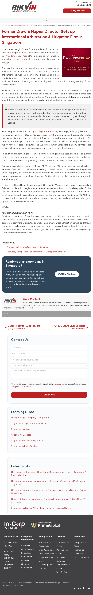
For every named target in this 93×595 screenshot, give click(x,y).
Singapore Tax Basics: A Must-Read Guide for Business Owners (41, 508)
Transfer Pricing (63, 572)
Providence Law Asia (16, 56)
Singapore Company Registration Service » (27, 247)
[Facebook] (4, 314)
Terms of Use (7, 585)
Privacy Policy (19, 585)
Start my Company (67, 274)
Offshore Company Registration (26, 564)
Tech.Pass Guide (46, 554)
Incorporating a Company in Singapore (30, 418)
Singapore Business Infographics (27, 441)
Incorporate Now (81, 557)
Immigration (45, 537)
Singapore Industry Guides (24, 446)
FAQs (76, 546)
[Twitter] (8, 314)
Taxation (60, 537)
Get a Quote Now (77, 11)
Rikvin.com (57, 384)
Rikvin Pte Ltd (24, 6)
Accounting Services (21, 435)
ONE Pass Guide (46, 550)
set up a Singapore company (42, 132)
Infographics (80, 543)
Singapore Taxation (20, 429)
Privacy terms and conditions (21, 387)
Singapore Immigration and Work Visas (30, 423)
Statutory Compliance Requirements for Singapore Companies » (38, 252)
